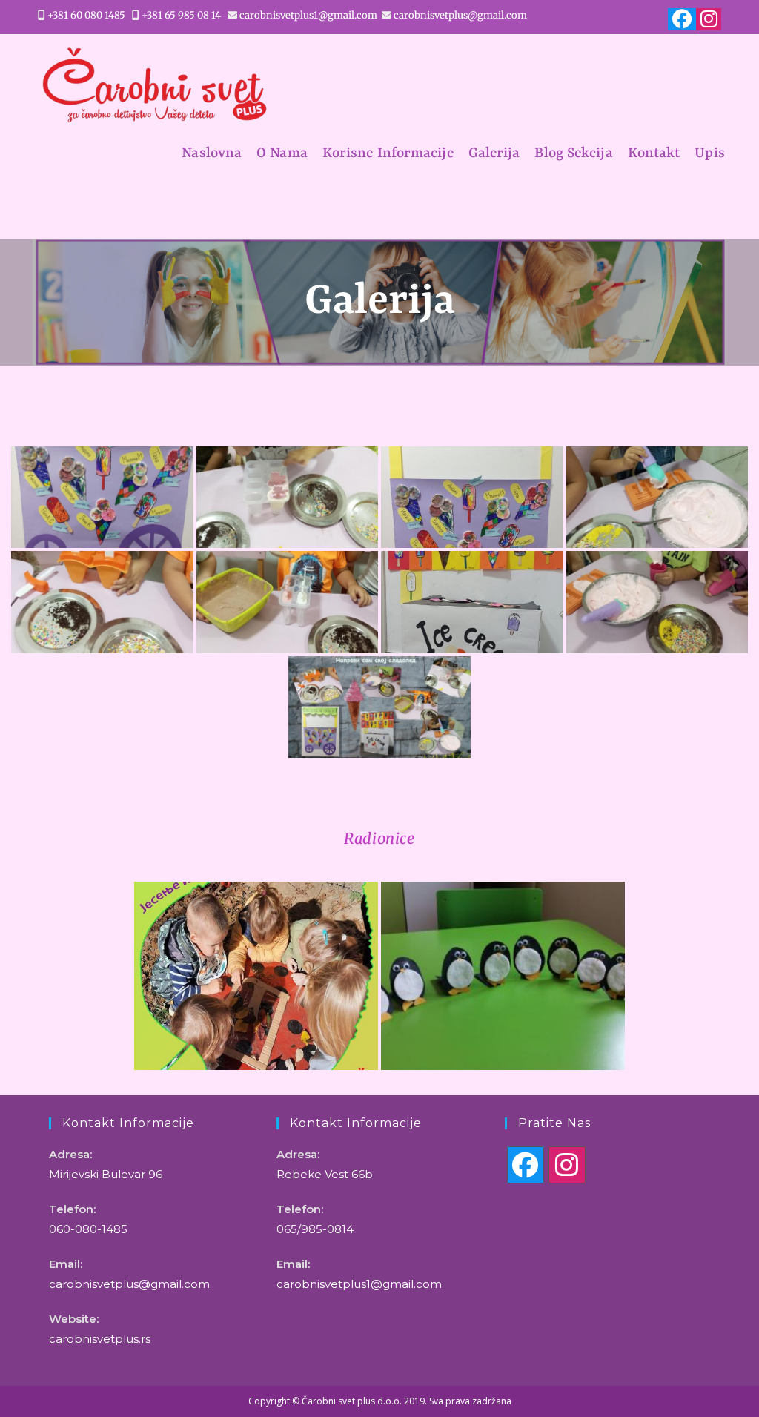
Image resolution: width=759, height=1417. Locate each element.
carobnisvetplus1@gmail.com (308, 15)
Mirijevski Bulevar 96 (105, 1174)
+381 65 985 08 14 (181, 15)
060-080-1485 (88, 1229)
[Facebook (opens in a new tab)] (682, 19)
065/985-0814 (315, 1229)
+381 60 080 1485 (86, 15)
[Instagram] (567, 1164)
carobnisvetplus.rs (99, 1339)
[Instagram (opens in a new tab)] (706, 19)
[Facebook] (525, 1164)
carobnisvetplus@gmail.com (460, 15)
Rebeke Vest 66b (324, 1174)
